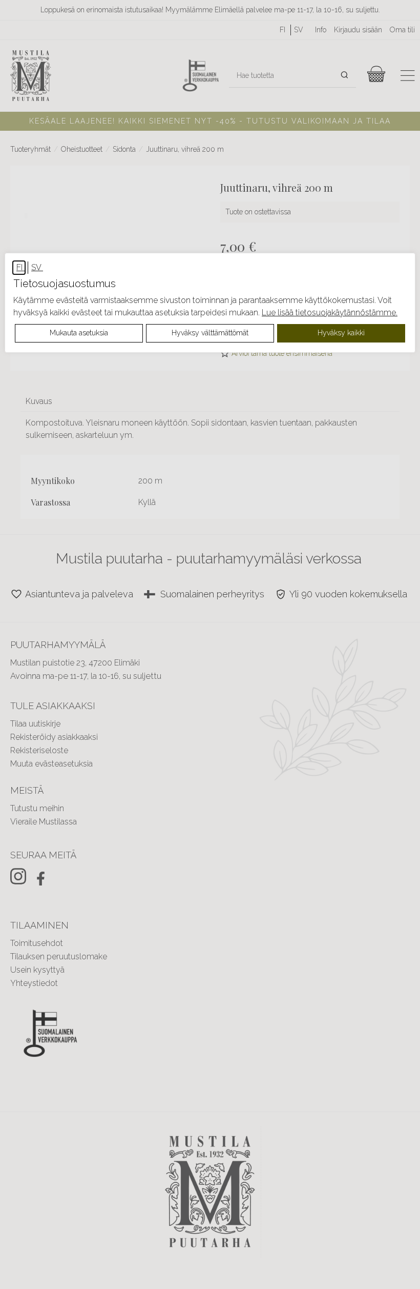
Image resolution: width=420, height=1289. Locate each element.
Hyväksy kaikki (341, 333)
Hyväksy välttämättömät (210, 333)
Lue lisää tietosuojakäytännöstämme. (329, 312)
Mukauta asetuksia (79, 333)
